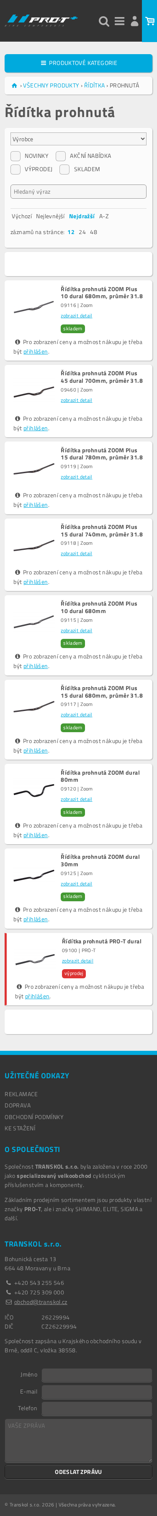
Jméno (29, 1374)
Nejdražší (82, 216)
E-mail (28, 1391)
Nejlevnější (50, 216)
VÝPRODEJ (38, 169)
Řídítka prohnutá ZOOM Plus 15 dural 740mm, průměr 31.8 (102, 530)
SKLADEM (87, 169)
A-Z (104, 216)
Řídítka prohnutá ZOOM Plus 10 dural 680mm (99, 607)
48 (93, 231)
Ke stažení (20, 1128)
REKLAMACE (21, 1094)
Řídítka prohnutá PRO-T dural (102, 941)
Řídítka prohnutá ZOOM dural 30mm (100, 860)
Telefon (27, 1408)
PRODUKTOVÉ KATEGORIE (82, 62)
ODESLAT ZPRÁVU (78, 1471)
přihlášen (35, 351)
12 (71, 231)
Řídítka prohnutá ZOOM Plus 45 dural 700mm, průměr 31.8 (102, 376)
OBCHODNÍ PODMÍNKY (34, 1116)
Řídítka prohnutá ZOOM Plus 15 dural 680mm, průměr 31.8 (102, 691)
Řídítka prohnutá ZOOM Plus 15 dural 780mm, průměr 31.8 (102, 453)
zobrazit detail (76, 315)
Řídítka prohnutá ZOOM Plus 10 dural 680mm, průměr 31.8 (102, 292)
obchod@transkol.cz (40, 1301)
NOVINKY (37, 155)
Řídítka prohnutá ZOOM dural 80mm (100, 776)
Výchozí (22, 216)
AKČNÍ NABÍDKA (90, 155)
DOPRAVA (18, 1105)
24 (82, 231)
